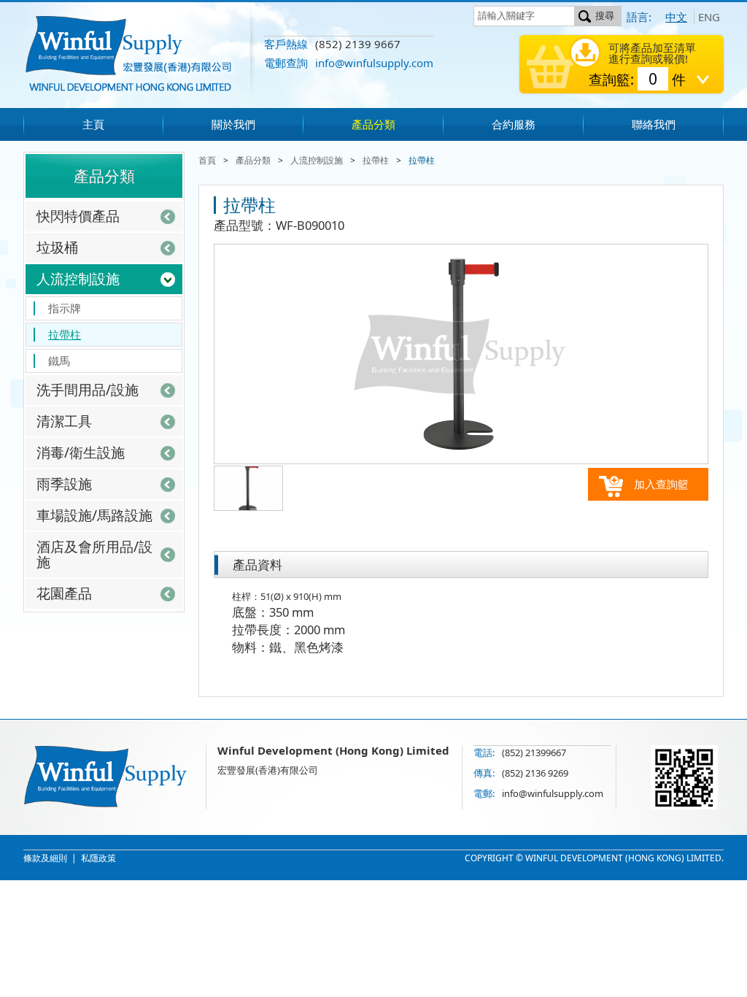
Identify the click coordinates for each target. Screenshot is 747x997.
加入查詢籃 (661, 484)
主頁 (93, 124)
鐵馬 (59, 360)
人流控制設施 (316, 160)
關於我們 (233, 124)
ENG (709, 16)
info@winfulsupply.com (374, 62)
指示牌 (64, 308)
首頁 (207, 160)
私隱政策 (98, 858)
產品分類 (373, 124)
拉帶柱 (64, 334)
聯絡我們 (654, 124)
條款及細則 (45, 858)
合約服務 (513, 124)
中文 (676, 16)
